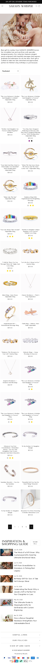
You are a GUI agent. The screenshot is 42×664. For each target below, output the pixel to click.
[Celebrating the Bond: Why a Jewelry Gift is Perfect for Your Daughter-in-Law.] (6, 589)
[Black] (32, 141)
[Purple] (29, 141)
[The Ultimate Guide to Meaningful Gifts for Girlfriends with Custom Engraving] (6, 602)
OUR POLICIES (20, 640)
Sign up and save (20, 646)
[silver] (29, 389)
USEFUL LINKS (20, 635)
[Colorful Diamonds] (32, 105)
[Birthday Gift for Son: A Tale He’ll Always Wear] (6, 578)
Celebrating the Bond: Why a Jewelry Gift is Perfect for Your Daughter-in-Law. (26, 591)
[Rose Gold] (12, 236)
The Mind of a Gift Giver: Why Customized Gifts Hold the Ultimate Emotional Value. (27, 555)
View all (35, 543)
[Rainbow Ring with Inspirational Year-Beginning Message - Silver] (28, 205)
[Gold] (10, 236)
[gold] (32, 389)
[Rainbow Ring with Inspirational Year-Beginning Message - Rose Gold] (33, 205)
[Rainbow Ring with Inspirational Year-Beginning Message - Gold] (30, 205)
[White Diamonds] (29, 105)
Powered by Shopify (21, 654)
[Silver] (7, 236)
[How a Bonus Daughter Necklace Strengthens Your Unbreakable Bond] (6, 618)
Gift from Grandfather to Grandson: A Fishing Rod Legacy (24, 568)
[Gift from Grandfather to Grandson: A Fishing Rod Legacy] (6, 565)
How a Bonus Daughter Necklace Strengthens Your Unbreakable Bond (25, 620)
